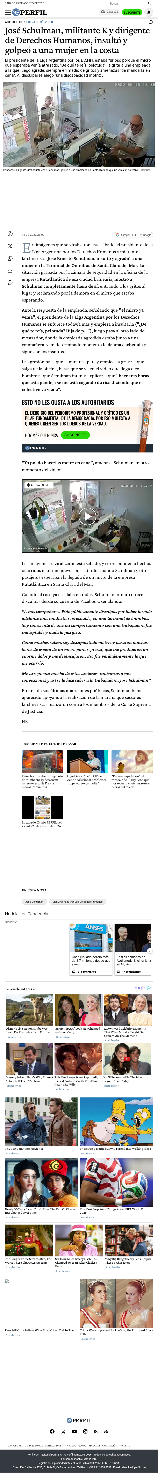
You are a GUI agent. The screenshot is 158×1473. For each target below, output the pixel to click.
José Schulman (34, 901)
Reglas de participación (102, 1445)
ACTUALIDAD (13, 22)
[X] (63, 1431)
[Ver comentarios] (150, 23)
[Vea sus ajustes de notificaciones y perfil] (149, 12)
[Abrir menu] (8, 12)
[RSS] (96, 1432)
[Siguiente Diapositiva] (149, 950)
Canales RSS (15, 1445)
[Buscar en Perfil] (149, 3)
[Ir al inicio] (29, 12)
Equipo (82, 1445)
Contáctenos (53, 1445)
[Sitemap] (106, 1432)
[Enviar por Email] (10, 271)
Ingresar (112, 12)
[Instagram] (85, 1431)
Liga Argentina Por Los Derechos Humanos (78, 901)
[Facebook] (52, 1432)
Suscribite (132, 12)
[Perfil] (79, 1422)
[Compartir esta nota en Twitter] (10, 246)
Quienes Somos (34, 1445)
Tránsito (124, 1445)
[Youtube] (74, 1432)
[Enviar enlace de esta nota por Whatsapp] (10, 258)
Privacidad (70, 1445)
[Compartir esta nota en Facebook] (10, 234)
